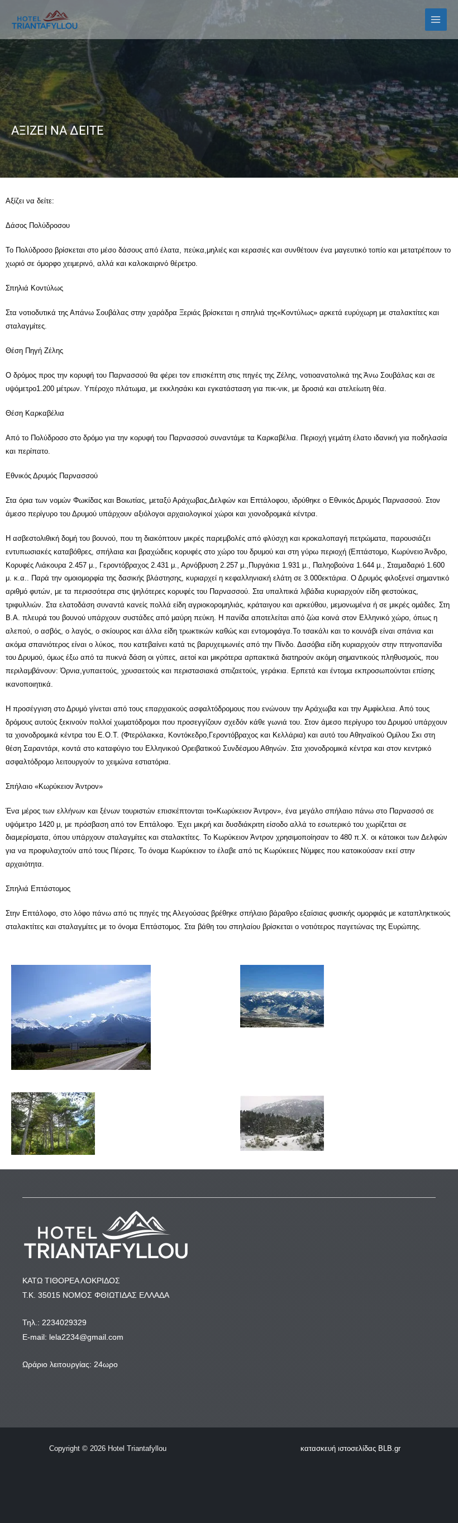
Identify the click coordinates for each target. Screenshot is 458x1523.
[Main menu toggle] (436, 19)
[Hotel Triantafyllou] (44, 19)
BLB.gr (389, 1448)
